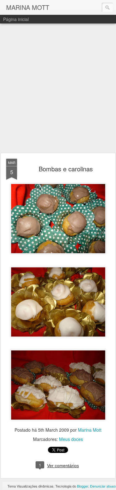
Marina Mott (89, 430)
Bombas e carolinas (66, 168)
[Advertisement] (58, 88)
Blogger (82, 486)
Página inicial (16, 19)
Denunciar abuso (103, 486)
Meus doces (71, 439)
